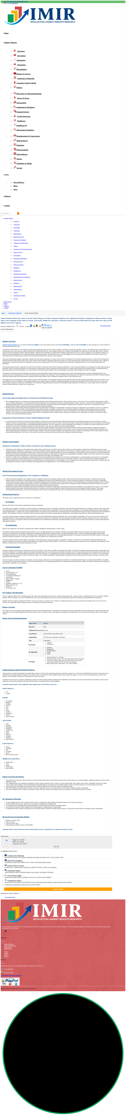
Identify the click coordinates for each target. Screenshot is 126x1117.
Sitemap (6, 956)
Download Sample (105, 325)
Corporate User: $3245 (27, 844)
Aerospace (16, 221)
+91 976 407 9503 (8, 972)
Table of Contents (46, 327)
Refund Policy (8, 948)
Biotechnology (18, 234)
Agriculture (17, 224)
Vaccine (19, 168)
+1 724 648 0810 (8, 969)
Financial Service (18, 261)
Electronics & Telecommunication (23, 249)
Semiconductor (18, 289)
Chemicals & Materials (20, 240)
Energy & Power (18, 252)
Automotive (17, 230)
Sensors (16, 292)
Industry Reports (10, 42)
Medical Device (18, 280)
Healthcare (16, 268)
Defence (19, 87)
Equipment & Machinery (20, 258)
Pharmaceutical (18, 286)
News (15, 189)
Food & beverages (18, 264)
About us (7, 196)
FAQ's (6, 954)
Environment (17, 255)
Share (48, 325)
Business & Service (19, 237)
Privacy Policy (8, 947)
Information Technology (25, 130)
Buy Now (56, 846)
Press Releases (19, 182)
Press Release (7, 302)
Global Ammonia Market (9, 345)
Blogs (5, 303)
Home (6, 33)
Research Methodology (7, 329)
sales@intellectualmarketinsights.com (16, 1)
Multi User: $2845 (25, 842)
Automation (17, 227)
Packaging (16, 283)
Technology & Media (24, 163)
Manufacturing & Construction (28, 136)
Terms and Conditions (10, 945)
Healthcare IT (17, 271)
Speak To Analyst (58, 889)
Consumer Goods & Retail (26, 83)
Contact (7, 205)
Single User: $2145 (25, 840)
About (6, 951)
